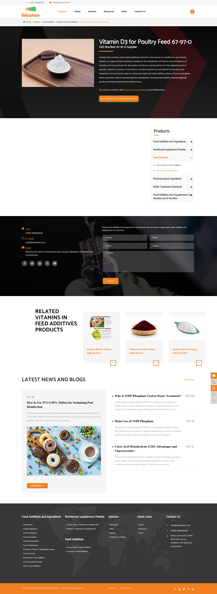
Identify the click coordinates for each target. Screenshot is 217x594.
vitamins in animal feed (135, 90)
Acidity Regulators (30, 529)
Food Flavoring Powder (32, 562)
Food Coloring (29, 553)
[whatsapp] (214, 388)
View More (36, 486)
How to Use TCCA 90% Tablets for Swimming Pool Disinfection (60, 404)
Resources (109, 11)
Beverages (114, 524)
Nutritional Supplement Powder (169, 150)
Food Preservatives (31, 541)
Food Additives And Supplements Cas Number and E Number (172, 197)
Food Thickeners (30, 533)
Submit (110, 281)
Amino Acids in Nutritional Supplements (82, 524)
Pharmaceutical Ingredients (167, 179)
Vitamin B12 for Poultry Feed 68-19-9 (142, 351)
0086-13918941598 (37, 2)
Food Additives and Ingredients (169, 142)
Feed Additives (48, 22)
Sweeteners (28, 524)
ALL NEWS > (189, 379)
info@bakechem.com (61, 2)
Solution (92, 11)
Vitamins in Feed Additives (67, 22)
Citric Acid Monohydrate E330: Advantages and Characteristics (146, 448)
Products (62, 11)
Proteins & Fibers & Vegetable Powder (39, 549)
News (124, 11)
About (77, 11)
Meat (112, 529)
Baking (112, 533)
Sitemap (111, 588)
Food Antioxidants (30, 545)
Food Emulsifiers (30, 537)
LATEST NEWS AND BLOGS (53, 380)
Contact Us (139, 11)
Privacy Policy (126, 588)
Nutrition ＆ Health (118, 537)
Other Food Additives (32, 566)
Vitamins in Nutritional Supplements (81, 529)
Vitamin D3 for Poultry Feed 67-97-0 (94, 22)
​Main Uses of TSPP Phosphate (134, 421)
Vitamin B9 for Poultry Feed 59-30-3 (99, 351)
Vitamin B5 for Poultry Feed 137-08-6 (185, 351)
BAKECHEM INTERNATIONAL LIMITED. (51, 588)
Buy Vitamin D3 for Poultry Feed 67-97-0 (118, 98)
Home (28, 22)
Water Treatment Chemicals (167, 187)
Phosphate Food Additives (34, 557)
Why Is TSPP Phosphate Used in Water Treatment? (148, 396)
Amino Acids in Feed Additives (168, 165)
